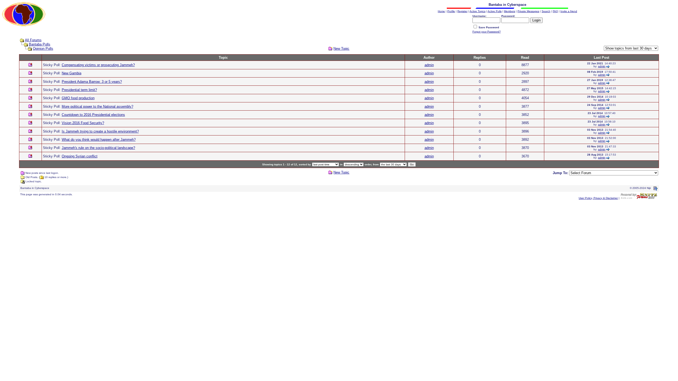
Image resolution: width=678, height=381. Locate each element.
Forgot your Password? (486, 31)
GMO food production (78, 98)
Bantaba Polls (39, 44)
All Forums (33, 40)
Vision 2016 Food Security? (83, 123)
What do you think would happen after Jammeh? (99, 140)
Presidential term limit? (79, 90)
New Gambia (71, 73)
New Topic (341, 49)
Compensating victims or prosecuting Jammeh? (98, 65)
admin (429, 65)
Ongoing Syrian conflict (79, 156)
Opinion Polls (43, 49)
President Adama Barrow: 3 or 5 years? (92, 82)
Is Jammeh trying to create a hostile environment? (100, 131)
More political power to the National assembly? (97, 106)
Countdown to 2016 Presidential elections (93, 115)
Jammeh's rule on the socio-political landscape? (98, 148)
